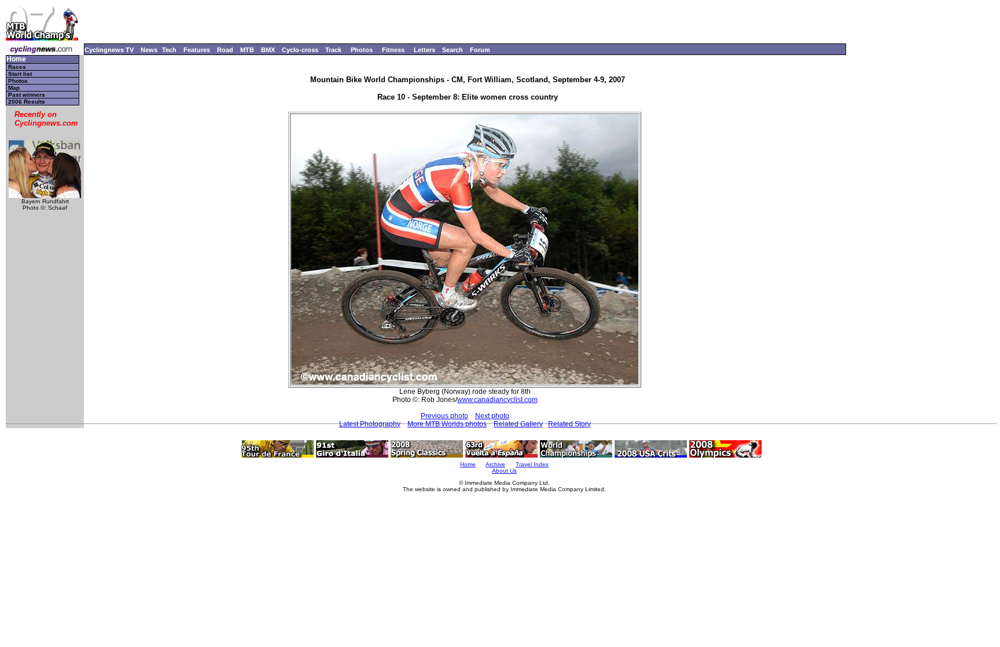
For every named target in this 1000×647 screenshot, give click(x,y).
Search (452, 49)
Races (17, 67)
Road (225, 49)
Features (196, 49)
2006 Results (26, 101)
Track (333, 49)
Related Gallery (518, 424)
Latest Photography (369, 424)
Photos (362, 49)
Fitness (393, 49)
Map (14, 88)
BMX (268, 49)
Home (16, 59)
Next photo (492, 416)
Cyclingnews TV (109, 49)
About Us (504, 470)
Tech (169, 49)
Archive (495, 464)
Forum (480, 49)
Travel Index (532, 464)
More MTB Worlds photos (447, 424)
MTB (247, 49)
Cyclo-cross (300, 49)
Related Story (569, 424)
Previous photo (444, 416)
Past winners (26, 95)
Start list (20, 74)
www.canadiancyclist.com (497, 400)
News (149, 49)
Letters (424, 49)
